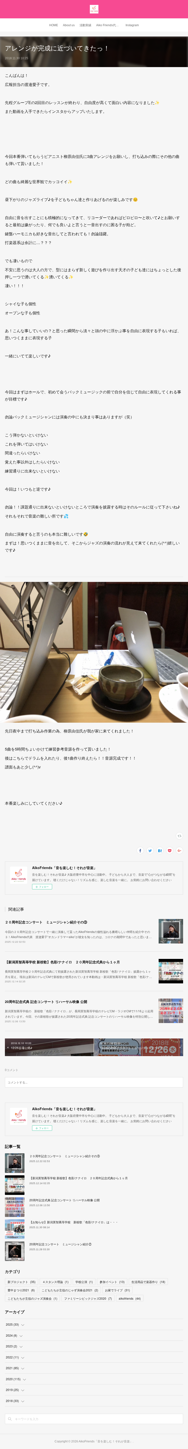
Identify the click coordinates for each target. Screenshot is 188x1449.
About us (69, 25)
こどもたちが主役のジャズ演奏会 (32, 1298)
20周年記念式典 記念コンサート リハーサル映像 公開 (46, 1001)
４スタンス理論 (55, 1282)
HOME (53, 25)
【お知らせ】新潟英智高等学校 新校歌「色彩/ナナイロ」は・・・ (73, 1222)
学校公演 (84, 1282)
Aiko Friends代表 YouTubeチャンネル (109, 25)
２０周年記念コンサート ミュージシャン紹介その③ (46, 921)
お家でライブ (117, 1290)
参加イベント (112, 1282)
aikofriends (130, 1298)
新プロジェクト (21, 1282)
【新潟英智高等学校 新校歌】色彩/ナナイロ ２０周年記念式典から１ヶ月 (62, 961)
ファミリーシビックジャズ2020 (88, 1298)
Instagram (132, 25)
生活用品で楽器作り (148, 1282)
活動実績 (85, 25)
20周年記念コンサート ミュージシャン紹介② (60, 1244)
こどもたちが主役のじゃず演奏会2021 (70, 1290)
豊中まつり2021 (21, 1290)
